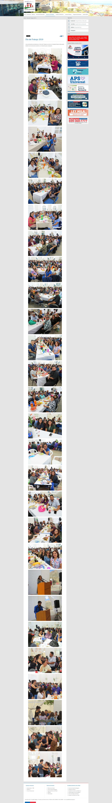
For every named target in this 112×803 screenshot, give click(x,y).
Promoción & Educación (40, 14)
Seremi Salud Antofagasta (52, 789)
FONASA (49, 792)
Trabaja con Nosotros (60, 14)
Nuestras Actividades (50, 14)
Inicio (25, 14)
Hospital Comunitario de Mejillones (74, 790)
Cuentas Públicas (68, 14)
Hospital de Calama (71, 789)
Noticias (33, 14)
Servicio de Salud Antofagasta (73, 788)
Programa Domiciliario (77, 14)
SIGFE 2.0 (28, 789)
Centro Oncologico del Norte (73, 793)
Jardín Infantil (85, 14)
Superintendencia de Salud (52, 790)
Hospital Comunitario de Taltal (73, 795)
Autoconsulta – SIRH (30, 788)
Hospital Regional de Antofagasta (74, 792)
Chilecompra (50, 793)
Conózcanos (29, 14)
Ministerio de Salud (51, 788)
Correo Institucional (30, 790)
